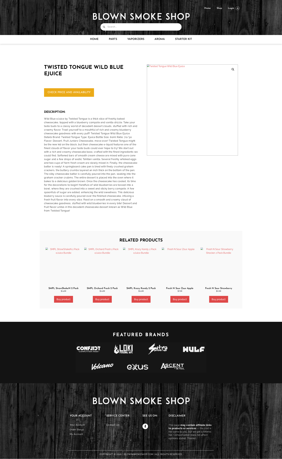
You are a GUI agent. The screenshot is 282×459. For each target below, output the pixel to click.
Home (207, 8)
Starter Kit (183, 39)
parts (113, 39)
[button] (233, 69)
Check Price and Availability (69, 92)
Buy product (63, 299)
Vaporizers (135, 39)
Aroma (160, 39)
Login (231, 8)
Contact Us (112, 425)
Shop (219, 8)
